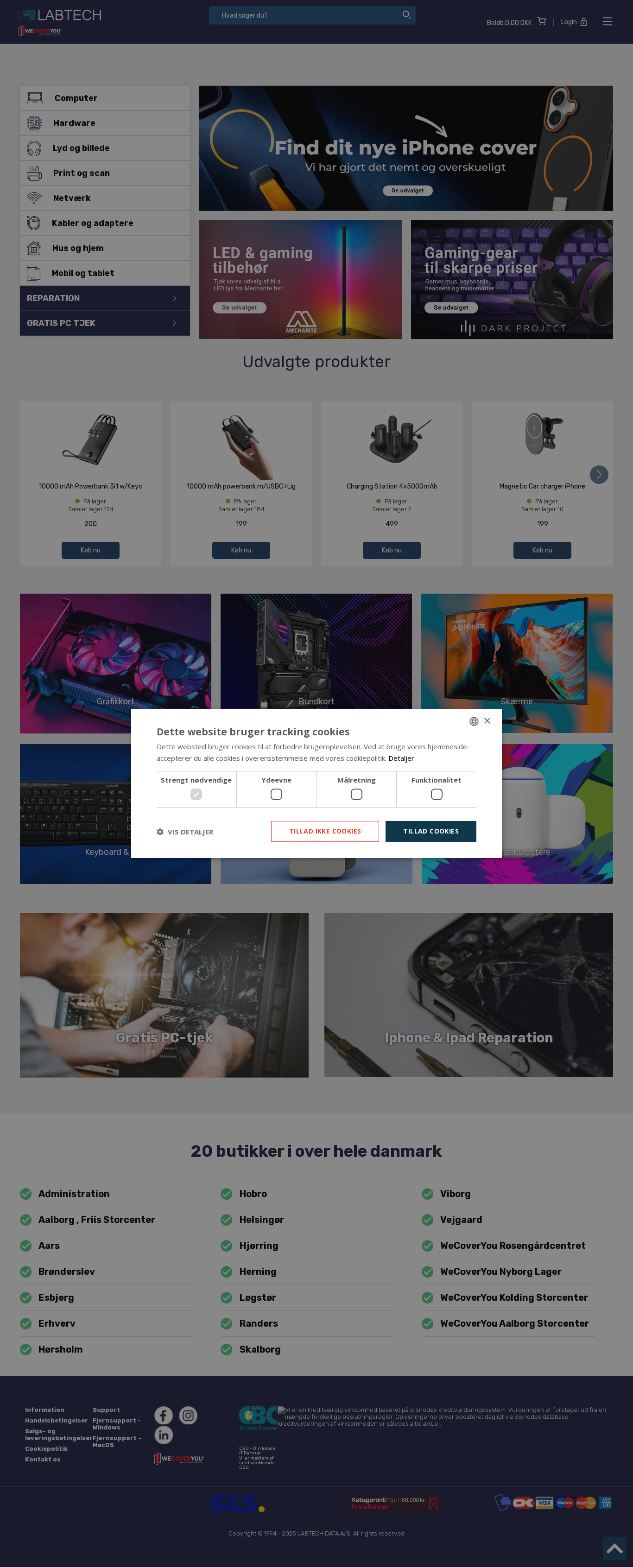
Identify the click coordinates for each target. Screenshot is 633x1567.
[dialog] (316, 783)
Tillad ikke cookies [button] (325, 831)
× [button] (486, 720)
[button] (185, 832)
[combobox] (474, 721)
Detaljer (401, 758)
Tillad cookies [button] (431, 831)
